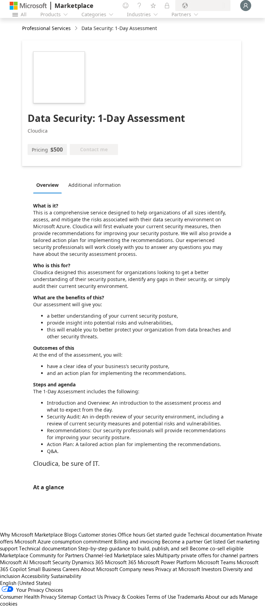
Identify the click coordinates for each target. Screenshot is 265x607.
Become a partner (182, 541)
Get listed (215, 541)
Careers (70, 569)
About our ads (221, 596)
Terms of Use (161, 596)
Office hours (131, 534)
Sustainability (66, 575)
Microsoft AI (14, 562)
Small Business (44, 569)
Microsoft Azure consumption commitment (64, 541)
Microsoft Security (49, 562)
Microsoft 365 (120, 562)
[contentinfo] (76, 28)
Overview (47, 185)
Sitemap (67, 596)
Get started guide (166, 534)
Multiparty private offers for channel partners (207, 555)
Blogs (70, 534)
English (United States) (25, 582)
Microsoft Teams (216, 562)
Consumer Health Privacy (28, 596)
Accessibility (35, 575)
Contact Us (90, 596)
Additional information (94, 185)
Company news (136, 569)
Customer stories (97, 534)
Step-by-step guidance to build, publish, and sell (133, 548)
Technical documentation (216, 534)
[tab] (49, 184)
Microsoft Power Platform (167, 562)
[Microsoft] (28, 6)
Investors (212, 569)
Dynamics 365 (88, 562)
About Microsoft (99, 569)
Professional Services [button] (46, 28)
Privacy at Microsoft (177, 569)
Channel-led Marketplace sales (120, 555)
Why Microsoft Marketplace (31, 534)
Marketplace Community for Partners (42, 555)
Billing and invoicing (137, 541)
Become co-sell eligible (217, 548)
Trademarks (190, 596)
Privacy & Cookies (124, 596)
